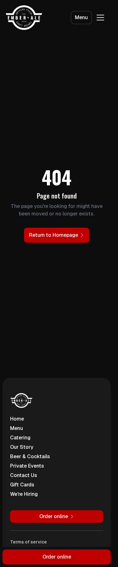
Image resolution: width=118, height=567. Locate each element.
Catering (20, 437)
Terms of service (28, 542)
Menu (81, 17)
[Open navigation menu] (100, 17)
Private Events (27, 466)
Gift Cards (22, 484)
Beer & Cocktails (30, 456)
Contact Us (23, 475)
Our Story (21, 447)
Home (17, 419)
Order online (56, 557)
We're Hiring (24, 494)
